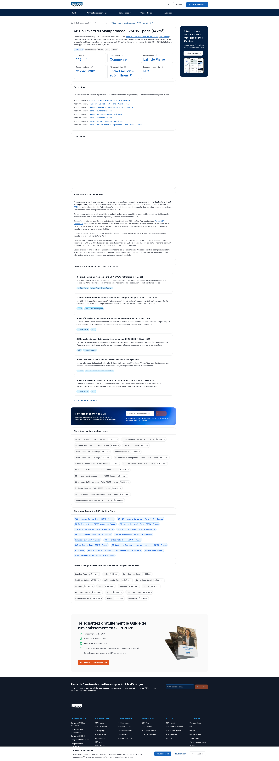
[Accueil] (72, 23)
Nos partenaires (195, 734)
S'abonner (161, 413)
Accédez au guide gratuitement (93, 662)
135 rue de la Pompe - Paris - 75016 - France (133, 535)
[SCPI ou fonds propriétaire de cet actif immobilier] (156, 55)
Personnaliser (197, 754)
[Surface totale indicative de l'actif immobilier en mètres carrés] (84, 55)
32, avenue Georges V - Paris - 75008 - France (139, 524)
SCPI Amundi (123, 734)
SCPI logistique (100, 730)
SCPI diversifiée (171, 734)
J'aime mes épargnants (198, 742)
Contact (192, 746)
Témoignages (194, 738)
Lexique (192, 730)
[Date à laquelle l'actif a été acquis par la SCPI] (92, 67)
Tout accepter (163, 754)
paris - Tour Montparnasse (101, 111)
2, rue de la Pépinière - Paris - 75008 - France (94, 529)
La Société (168, 13)
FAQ (191, 727)
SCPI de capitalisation (173, 730)
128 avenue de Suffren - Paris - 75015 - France (94, 519)
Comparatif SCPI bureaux (80, 740)
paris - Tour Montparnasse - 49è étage (106, 114)
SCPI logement (100, 738)
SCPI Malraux (147, 727)
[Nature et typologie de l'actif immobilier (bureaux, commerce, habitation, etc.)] (122, 55)
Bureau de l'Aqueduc (154, 550)
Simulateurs (124, 13)
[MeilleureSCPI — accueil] (77, 5)
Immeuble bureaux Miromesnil (87, 540)
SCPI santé (98, 742)
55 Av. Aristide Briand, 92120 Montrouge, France (95, 524)
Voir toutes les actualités (84, 400)
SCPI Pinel (145, 723)
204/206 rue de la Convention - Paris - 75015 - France (140, 519)
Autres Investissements (97, 13)
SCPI (74, 13)
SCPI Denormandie (149, 734)
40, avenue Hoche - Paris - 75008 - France (93, 535)
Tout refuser (180, 754)
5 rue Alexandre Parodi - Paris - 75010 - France (94, 555)
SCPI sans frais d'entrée (174, 727)
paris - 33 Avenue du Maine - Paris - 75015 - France (111, 107)
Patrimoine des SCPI (84, 23)
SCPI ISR (169, 738)
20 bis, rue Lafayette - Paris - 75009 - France (136, 529)
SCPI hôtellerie (100, 746)
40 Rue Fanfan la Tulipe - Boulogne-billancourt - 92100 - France (114, 550)
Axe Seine (79, 550)
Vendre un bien (195, 723)
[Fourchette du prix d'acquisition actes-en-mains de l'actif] (125, 67)
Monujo (179, 5)
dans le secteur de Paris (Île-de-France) (142, 37)
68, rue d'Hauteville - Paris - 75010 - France (123, 540)
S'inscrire (201, 687)
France (97, 23)
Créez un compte (193, 53)
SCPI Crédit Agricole (125, 738)
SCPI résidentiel (100, 734)
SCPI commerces (101, 727)
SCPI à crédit (170, 723)
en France (164, 37)
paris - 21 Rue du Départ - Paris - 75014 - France (110, 104)
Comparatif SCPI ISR (78, 736)
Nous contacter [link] (198, 5)
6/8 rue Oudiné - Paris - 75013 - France (91, 545)
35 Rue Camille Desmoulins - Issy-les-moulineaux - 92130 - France (139, 545)
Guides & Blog (146, 13)
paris (105, 23)
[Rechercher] (169, 4)
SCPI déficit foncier (149, 730)
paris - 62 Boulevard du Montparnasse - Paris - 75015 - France (116, 125)
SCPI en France (124, 723)
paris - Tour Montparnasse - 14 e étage (106, 121)
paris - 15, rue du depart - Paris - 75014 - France (109, 100)
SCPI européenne (124, 727)
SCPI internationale (125, 730)
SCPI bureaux (100, 723)
